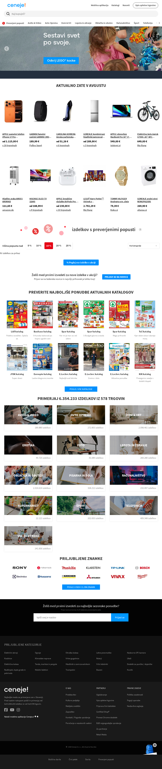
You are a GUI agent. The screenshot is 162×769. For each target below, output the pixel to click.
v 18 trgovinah (9, 145)
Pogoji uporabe (133, 700)
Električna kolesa (11, 664)
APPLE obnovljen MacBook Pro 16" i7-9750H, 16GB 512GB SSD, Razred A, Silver (120, 135)
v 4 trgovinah (36, 209)
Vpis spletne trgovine (145, 5)
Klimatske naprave (43, 658)
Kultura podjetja (73, 700)
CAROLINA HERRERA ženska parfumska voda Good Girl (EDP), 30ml (66, 135)
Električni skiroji (11, 652)
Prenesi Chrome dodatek (106, 717)
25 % (68, 245)
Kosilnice (8, 658)
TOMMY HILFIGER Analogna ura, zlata (119, 200)
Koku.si (114, 209)
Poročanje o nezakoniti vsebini (79, 723)
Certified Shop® (102, 711)
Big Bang (141, 145)
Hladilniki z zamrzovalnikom (78, 664)
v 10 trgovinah (63, 209)
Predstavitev (71, 694)
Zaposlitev (70, 711)
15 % (48, 245)
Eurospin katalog (43, 374)
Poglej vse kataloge (81, 389)
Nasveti (126, 5)
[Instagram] (18, 710)
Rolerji (99, 658)
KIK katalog (145, 374)
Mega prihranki (119, 335)
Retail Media (101, 734)
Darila (87, 759)
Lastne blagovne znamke (42, 378)
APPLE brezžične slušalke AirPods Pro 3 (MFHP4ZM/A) (66, 200)
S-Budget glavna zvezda (93, 335)
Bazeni (99, 670)
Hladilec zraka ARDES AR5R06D (12, 200)
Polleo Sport (35, 145)
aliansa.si (142, 209)
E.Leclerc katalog (68, 374)
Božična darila (54, 759)
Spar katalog (68, 331)
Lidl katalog (17, 331)
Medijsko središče (73, 706)
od (10, 141)
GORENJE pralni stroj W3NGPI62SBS (147, 200)
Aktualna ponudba (119, 378)
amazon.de (8, 209)
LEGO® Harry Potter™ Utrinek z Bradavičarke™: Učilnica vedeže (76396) (93, 200)
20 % (58, 245)
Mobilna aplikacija (99, 5)
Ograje (38, 652)
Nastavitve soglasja (135, 706)
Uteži (129, 658)
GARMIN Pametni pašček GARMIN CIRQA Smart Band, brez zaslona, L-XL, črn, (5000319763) (39, 135)
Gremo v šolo (93, 378)
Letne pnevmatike (103, 652)
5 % (29, 245)
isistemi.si (115, 145)
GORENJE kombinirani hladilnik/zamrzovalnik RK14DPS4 (94, 135)
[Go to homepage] (16, 5)
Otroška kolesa (72, 652)
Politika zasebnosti (135, 694)
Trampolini (70, 670)
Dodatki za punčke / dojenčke (139, 664)
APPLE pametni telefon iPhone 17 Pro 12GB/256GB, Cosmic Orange (13, 135)
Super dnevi (17, 378)
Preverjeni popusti (106, 759)
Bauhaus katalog (42, 331)
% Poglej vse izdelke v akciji (81, 262)
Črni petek (73, 759)
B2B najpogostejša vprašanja (108, 723)
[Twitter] (12, 710)
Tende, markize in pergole (46, 664)
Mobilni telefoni (41, 670)
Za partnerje (101, 729)
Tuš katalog (145, 331)
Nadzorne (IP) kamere (136, 652)
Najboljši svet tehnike (68, 378)
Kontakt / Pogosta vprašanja (78, 717)
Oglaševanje (101, 694)
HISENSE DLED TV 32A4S (38, 200)
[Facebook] (6, 710)
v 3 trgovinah (90, 145)
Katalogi (115, 5)
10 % (38, 245)
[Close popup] (155, 745)
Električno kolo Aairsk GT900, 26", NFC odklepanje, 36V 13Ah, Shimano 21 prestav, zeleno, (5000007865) (148, 135)
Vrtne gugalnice (72, 658)
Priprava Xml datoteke (105, 706)
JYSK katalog (17, 374)
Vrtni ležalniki (102, 664)
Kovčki (130, 670)
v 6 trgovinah (62, 145)
